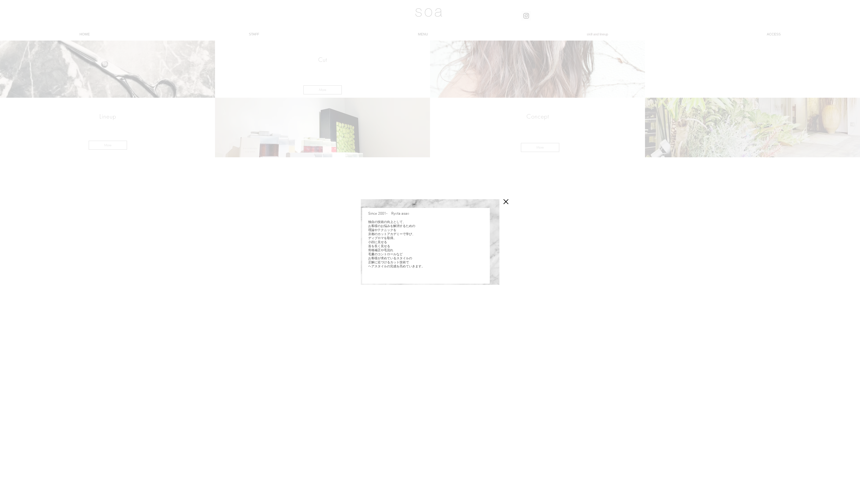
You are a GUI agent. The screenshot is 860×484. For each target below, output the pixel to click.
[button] (505, 201)
